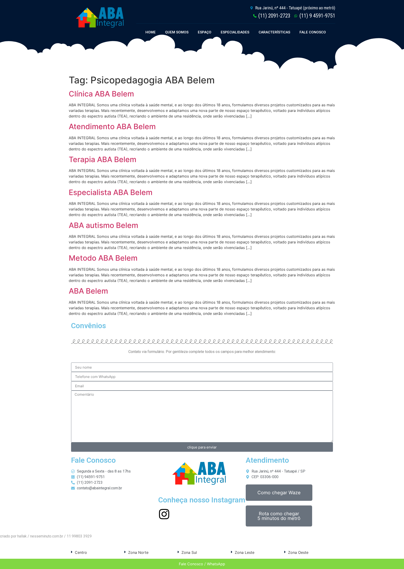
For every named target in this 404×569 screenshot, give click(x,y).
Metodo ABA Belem (103, 258)
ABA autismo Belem (103, 225)
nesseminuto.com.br (46, 536)
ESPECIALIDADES (235, 32)
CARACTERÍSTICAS (274, 32)
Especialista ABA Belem (110, 192)
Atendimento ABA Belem (112, 126)
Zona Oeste (298, 552)
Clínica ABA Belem (101, 93)
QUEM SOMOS (176, 32)
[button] (95, 552)
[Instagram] (164, 514)
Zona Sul (189, 552)
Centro (81, 552)
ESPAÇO (204, 32)
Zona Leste (244, 552)
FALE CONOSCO (312, 32)
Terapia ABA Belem (102, 159)
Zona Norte (138, 552)
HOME (150, 32)
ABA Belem (88, 290)
